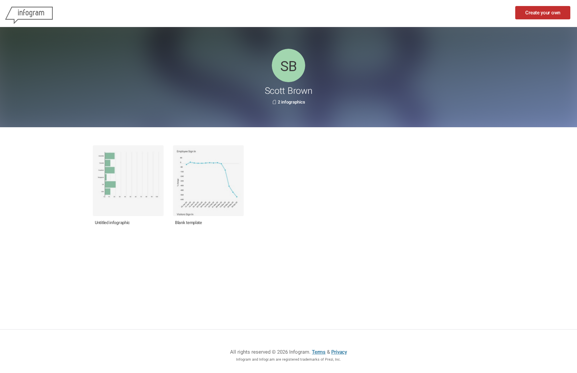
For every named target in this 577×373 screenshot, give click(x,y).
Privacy (339, 352)
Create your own (542, 13)
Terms (319, 352)
